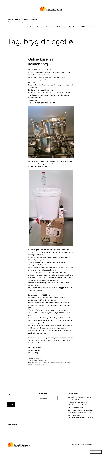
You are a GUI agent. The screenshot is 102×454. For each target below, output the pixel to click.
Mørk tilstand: (95, 452)
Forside (25, 27)
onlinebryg (60, 362)
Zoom (42, 364)
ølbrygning (31, 364)
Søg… (9, 394)
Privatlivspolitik (75, 444)
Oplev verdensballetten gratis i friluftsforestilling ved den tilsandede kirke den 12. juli (81, 405)
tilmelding (37, 364)
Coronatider (45, 362)
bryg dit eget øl (37, 362)
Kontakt (32, 27)
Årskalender (61, 27)
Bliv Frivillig (91, 27)
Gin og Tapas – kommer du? (77, 410)
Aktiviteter (40, 27)
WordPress (90, 444)
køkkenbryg (53, 362)
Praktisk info (50, 27)
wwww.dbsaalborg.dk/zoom (50, 340)
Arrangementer (43, 360)
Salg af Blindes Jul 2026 (76, 27)
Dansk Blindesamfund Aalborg (22, 19)
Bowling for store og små (76, 417)
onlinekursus (67, 362)
